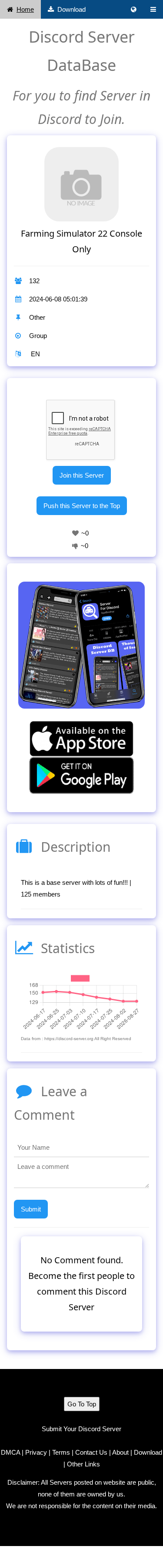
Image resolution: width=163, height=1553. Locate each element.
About (120, 1452)
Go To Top (81, 1404)
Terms (61, 1452)
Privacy (36, 1452)
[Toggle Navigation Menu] (153, 9)
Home (25, 9)
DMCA (10, 1452)
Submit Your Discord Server (81, 1429)
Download (71, 9)
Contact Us (91, 1452)
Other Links (83, 1464)
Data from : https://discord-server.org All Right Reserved (76, 1038)
